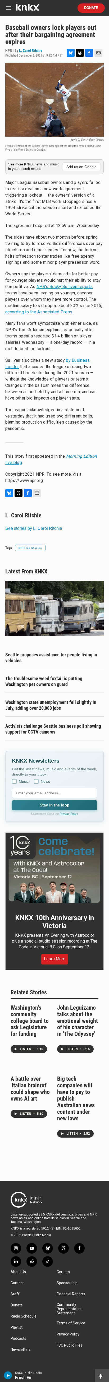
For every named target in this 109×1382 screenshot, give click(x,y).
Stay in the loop (54, 805)
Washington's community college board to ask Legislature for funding (30, 1020)
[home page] (27, 9)
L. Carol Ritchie (30, 50)
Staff (15, 1294)
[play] (8, 1375)
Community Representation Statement (70, 1309)
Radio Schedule (24, 1316)
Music (24, 781)
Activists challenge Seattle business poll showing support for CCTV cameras (53, 729)
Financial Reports (71, 1294)
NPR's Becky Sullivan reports (65, 286)
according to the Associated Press (38, 311)
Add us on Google (81, 167)
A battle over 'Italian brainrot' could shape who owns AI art (30, 1088)
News (45, 781)
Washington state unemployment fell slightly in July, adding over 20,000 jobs (50, 705)
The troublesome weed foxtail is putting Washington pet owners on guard (43, 681)
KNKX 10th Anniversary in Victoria (54, 922)
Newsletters (21, 1350)
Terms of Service (71, 1323)
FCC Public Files (69, 1345)
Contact (17, 1283)
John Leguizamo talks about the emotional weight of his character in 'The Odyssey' (77, 1020)
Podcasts (18, 1339)
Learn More (54, 959)
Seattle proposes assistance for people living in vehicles (51, 657)
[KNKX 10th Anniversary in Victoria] (54, 869)
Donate (91, 8)
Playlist (16, 1327)
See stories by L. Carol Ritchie (33, 528)
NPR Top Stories (30, 547)
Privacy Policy (69, 813)
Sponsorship (67, 1283)
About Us (18, 1272)
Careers (63, 1272)
